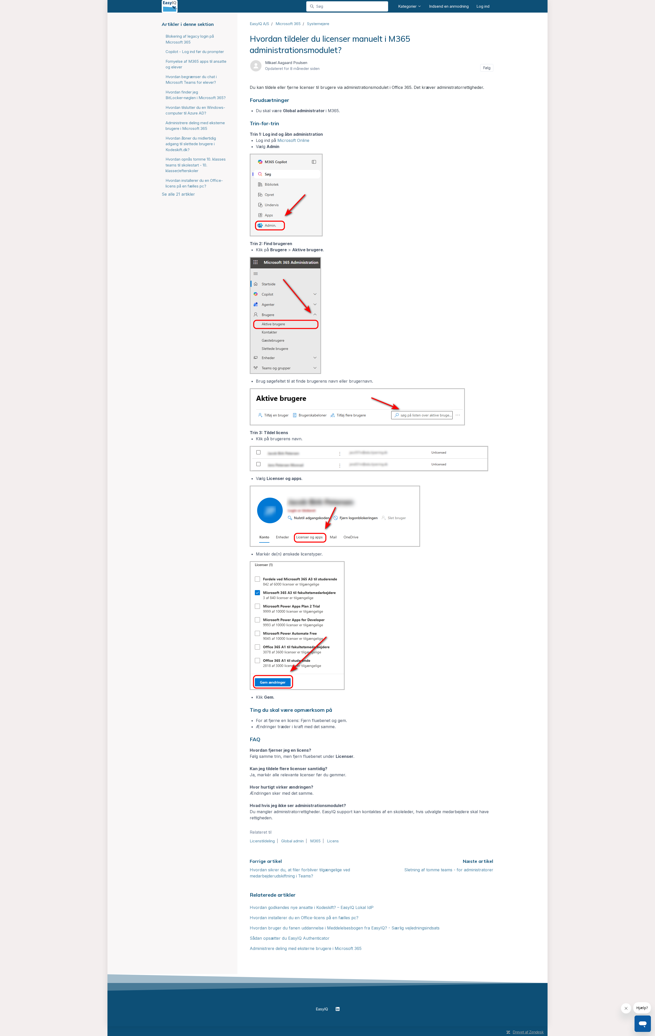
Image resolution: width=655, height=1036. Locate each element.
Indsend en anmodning (449, 6)
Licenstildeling (262, 841)
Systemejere (318, 23)
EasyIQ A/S (259, 23)
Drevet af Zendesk (528, 1032)
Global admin (292, 841)
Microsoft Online (293, 140)
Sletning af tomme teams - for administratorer (448, 869)
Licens (333, 841)
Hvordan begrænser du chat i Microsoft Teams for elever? (191, 79)
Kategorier (408, 6)
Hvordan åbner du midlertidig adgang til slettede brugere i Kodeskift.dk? (191, 144)
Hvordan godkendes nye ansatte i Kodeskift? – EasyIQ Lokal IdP (312, 907)
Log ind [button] (482, 6)
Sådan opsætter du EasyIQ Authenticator (290, 938)
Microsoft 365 (288, 23)
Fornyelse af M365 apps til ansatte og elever (196, 64)
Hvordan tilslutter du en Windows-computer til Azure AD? (195, 110)
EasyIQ (322, 1009)
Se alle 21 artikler (178, 194)
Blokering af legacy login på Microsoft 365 (190, 39)
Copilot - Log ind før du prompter (195, 51)
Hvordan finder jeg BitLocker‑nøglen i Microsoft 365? (196, 95)
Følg (486, 68)
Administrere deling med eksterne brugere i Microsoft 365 (306, 948)
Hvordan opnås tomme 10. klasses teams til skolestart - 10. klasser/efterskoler (196, 165)
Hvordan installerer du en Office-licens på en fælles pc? (304, 917)
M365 (315, 841)
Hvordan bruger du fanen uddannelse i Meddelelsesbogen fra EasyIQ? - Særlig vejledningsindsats (345, 927)
